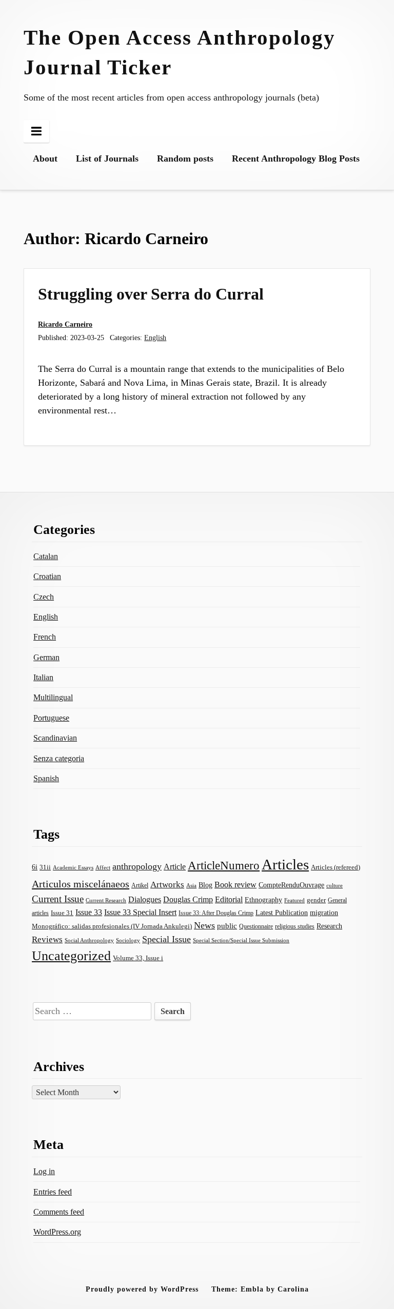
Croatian (47, 576)
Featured (294, 900)
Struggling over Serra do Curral (151, 294)
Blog (205, 885)
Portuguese (51, 717)
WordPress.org (57, 1231)
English (155, 337)
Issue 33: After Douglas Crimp (216, 913)
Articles (285, 864)
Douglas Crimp (188, 899)
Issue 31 (62, 913)
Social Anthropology (89, 940)
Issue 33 (88, 912)
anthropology (137, 866)
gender (316, 900)
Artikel (139, 885)
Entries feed (52, 1191)
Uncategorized (71, 955)
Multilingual (53, 697)
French (44, 636)
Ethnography (263, 900)
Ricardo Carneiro (65, 324)
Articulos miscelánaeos (80, 883)
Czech (43, 596)
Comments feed (58, 1211)
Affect (102, 867)
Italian (43, 677)
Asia (191, 885)
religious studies (294, 926)
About (45, 158)
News (204, 925)
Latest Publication (281, 913)
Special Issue (166, 939)
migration (324, 913)
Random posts (185, 158)
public (227, 926)
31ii (45, 867)
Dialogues (144, 899)
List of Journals (107, 158)
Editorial (229, 899)
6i (34, 867)
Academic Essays (73, 867)
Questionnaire (256, 926)
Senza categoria (58, 758)
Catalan (45, 556)
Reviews (47, 939)
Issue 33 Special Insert (140, 912)
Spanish (46, 778)
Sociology (128, 940)
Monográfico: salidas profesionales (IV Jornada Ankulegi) (112, 926)
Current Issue (58, 899)
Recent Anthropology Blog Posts (296, 158)
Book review (235, 884)
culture (334, 885)
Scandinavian (55, 737)
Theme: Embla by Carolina (260, 1289)
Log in (44, 1171)
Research (329, 926)
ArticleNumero (224, 865)
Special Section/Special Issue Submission (241, 940)
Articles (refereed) (335, 867)
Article (175, 866)
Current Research (106, 900)
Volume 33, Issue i (138, 958)
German (46, 657)
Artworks (167, 884)
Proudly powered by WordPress (142, 1289)
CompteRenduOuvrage (291, 885)
